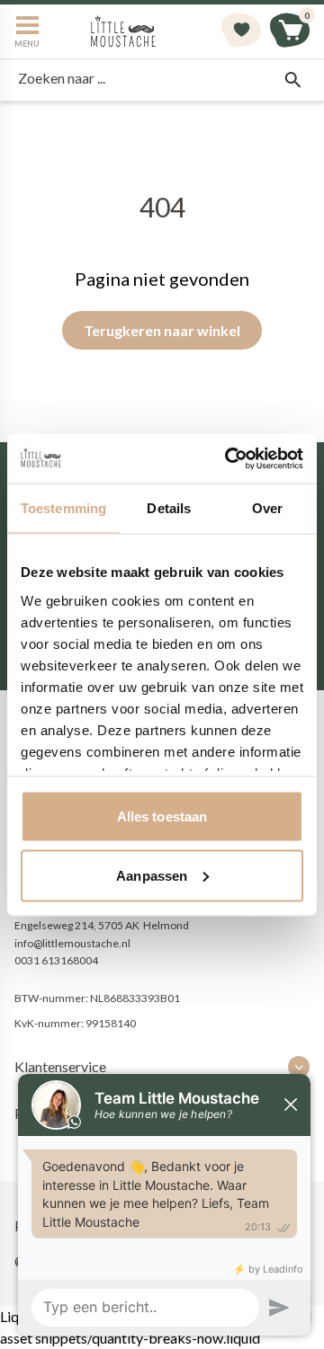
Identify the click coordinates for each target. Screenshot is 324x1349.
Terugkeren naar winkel (162, 330)
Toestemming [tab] (63, 508)
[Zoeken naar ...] (292, 80)
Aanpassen (151, 875)
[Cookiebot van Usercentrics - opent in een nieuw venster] (228, 458)
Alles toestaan (162, 816)
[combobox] (162, 80)
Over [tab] (267, 508)
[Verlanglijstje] (241, 31)
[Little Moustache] (123, 31)
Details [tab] (169, 508)
